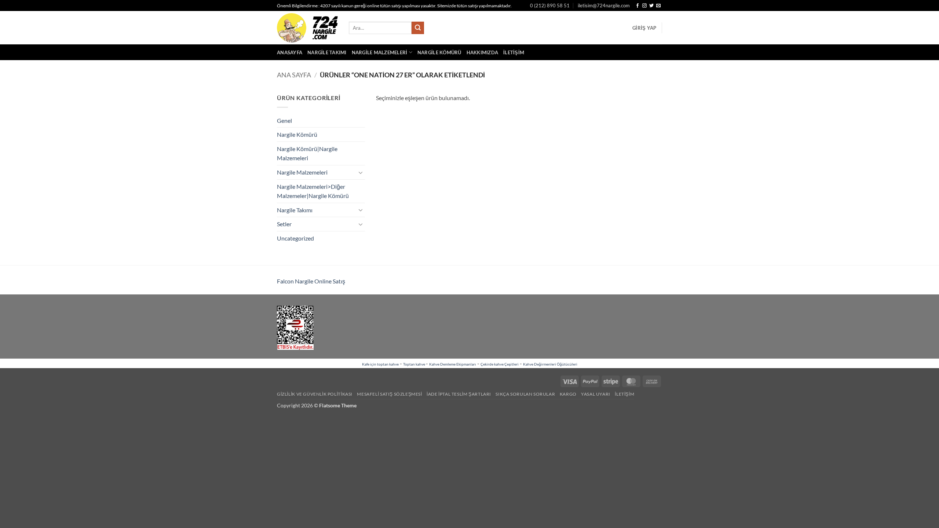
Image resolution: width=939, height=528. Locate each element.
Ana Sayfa (294, 75)
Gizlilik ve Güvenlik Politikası (314, 394)
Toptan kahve (414, 364)
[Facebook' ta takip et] (637, 5)
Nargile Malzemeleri (380, 52)
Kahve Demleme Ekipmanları (452, 364)
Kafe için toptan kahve (380, 364)
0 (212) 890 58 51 (550, 5)
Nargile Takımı (327, 52)
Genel (284, 120)
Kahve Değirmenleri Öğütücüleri (550, 364)
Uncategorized (295, 238)
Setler (284, 223)
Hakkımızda (482, 52)
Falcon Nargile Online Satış (311, 281)
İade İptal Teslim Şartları (459, 394)
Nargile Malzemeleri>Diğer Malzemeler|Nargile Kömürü (313, 191)
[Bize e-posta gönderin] (658, 5)
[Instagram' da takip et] (644, 5)
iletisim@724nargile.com (604, 5)
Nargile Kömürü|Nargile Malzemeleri (307, 153)
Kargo (568, 394)
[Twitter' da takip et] (651, 5)
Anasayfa (289, 52)
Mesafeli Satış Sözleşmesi (389, 394)
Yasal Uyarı (595, 394)
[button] (644, 28)
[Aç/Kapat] (360, 172)
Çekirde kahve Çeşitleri (500, 364)
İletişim (513, 52)
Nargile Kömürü (439, 52)
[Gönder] (418, 28)
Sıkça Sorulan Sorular (525, 394)
